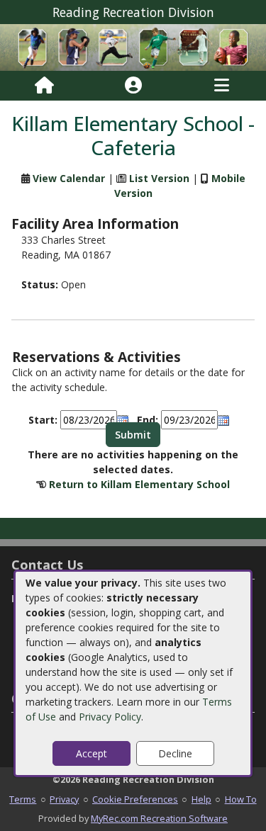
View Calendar (69, 178)
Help (201, 799)
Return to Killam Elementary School (139, 484)
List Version (159, 178)
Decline (175, 753)
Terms (22, 799)
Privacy (64, 799)
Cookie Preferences (135, 799)
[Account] (133, 86)
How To (241, 799)
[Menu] (221, 86)
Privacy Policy (110, 716)
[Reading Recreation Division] (133, 46)
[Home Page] (44, 86)
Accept (91, 753)
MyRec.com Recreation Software (159, 818)
